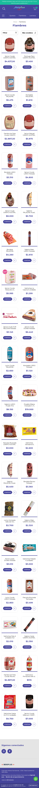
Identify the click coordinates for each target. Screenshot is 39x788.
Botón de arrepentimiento (15, 777)
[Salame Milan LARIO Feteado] (34, 260)
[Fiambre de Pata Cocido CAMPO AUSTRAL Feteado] (14, 144)
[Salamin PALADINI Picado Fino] (34, 222)
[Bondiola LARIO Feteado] (14, 183)
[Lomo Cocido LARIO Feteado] (14, 608)
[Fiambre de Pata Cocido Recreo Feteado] (14, 686)
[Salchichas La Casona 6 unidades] (34, 299)
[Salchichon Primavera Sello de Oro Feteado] (34, 686)
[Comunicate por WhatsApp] (36, 779)
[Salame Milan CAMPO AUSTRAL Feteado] (34, 531)
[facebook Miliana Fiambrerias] (9, 751)
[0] (34, 9)
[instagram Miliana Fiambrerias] (4, 751)
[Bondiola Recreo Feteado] (34, 492)
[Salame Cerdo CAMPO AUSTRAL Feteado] (34, 647)
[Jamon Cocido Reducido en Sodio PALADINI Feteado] (14, 299)
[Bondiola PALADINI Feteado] (14, 260)
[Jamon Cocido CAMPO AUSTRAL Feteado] (14, 67)
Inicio (15, 22)
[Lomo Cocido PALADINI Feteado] (14, 376)
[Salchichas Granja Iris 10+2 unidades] (14, 724)
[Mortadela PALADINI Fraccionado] (34, 106)
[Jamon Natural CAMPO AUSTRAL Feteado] (34, 144)
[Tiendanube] (8, 780)
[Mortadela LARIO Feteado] (34, 376)
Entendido (33, 785)
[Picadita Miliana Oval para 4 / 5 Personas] (34, 415)
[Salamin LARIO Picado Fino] (14, 415)
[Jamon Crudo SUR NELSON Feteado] (14, 338)
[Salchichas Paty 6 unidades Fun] (14, 647)
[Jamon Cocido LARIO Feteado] (34, 183)
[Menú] (3, 16)
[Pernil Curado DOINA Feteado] (14, 570)
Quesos (12, 16)
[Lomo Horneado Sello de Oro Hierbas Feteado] (14, 531)
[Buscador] (4, 9)
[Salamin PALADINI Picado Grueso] (14, 492)
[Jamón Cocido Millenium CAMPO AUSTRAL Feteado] (34, 724)
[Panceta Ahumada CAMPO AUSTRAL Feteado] (14, 454)
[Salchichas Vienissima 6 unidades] (34, 454)
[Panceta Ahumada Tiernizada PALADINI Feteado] (34, 608)
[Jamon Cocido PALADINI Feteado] (14, 106)
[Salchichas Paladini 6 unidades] (34, 570)
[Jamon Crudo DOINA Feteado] (34, 338)
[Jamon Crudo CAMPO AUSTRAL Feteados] (14, 222)
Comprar (7, 67)
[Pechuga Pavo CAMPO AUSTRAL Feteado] (34, 67)
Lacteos (33, 16)
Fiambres (22, 16)
